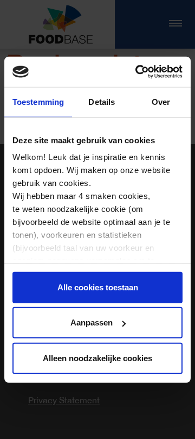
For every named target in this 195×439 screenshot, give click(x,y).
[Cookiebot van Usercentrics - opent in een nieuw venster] (138, 72)
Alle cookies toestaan (97, 286)
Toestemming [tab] (38, 101)
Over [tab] (161, 101)
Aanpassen (91, 322)
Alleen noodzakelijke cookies (97, 357)
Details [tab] (101, 101)
